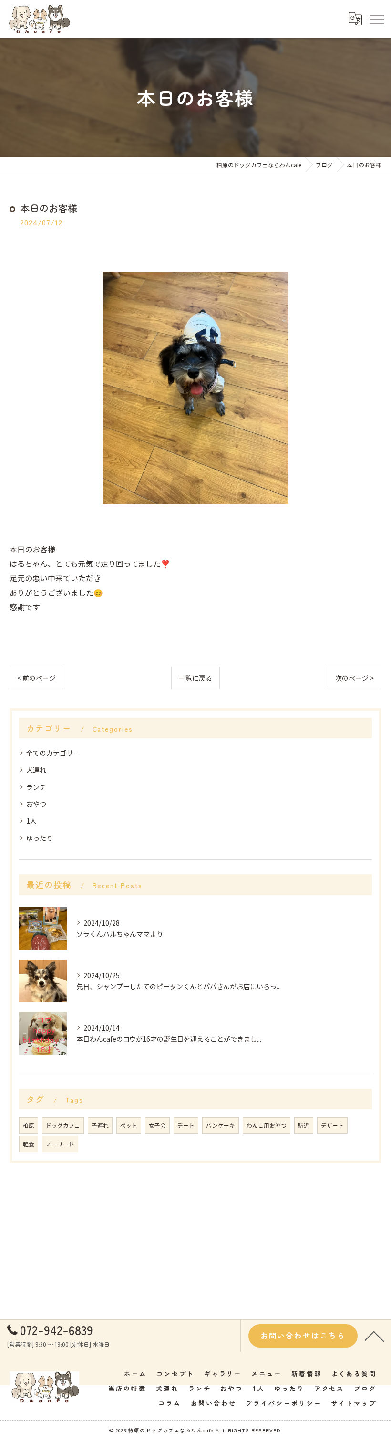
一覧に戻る (195, 678)
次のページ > (354, 678)
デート (186, 1125)
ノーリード (60, 1144)
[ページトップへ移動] (374, 1335)
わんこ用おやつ (267, 1125)
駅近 (303, 1125)
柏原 (28, 1125)
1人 (31, 821)
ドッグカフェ (63, 1125)
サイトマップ (354, 1403)
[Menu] (376, 18)
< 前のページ (36, 678)
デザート (332, 1125)
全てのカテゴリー (53, 752)
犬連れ (36, 770)
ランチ (36, 787)
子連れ (100, 1125)
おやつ (36, 803)
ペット (128, 1125)
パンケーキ (220, 1125)
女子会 (157, 1125)
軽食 (28, 1144)
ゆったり (39, 838)
